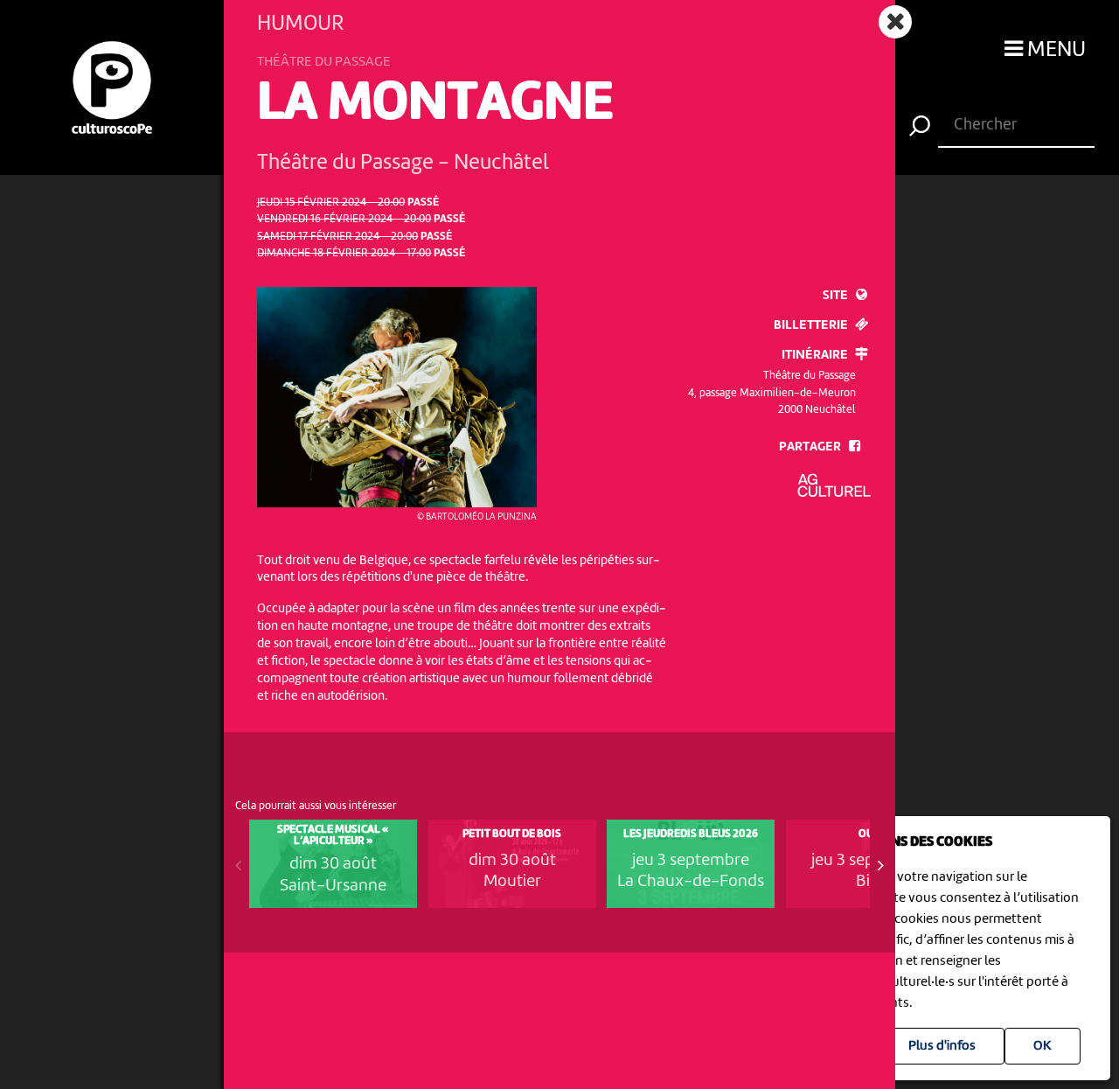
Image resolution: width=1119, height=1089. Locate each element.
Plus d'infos (942, 1046)
